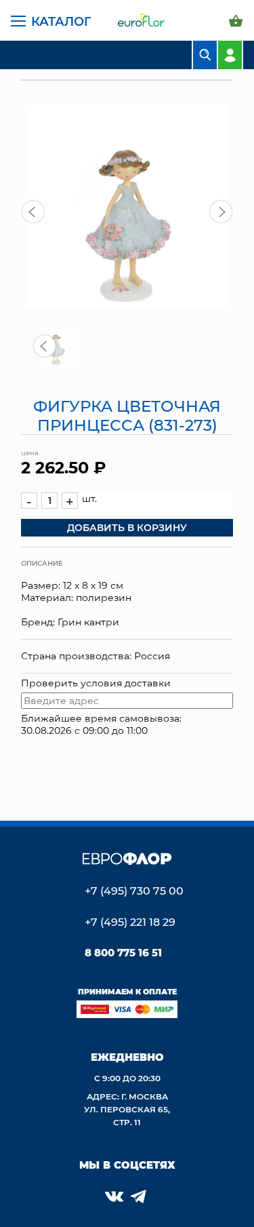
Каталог (61, 21)
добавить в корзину (127, 527)
